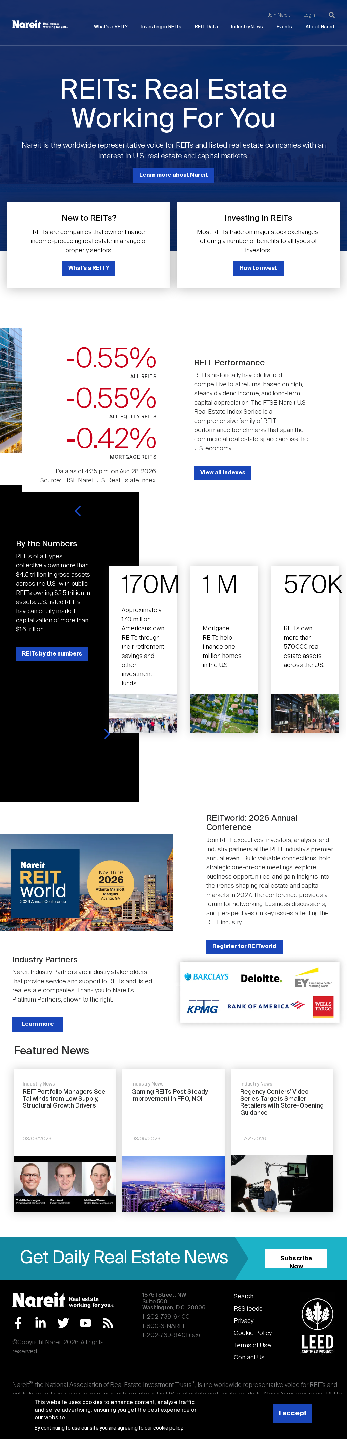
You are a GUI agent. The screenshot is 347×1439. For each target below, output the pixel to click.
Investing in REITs (161, 27)
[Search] (332, 15)
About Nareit (320, 27)
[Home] (40, 24)
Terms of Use (252, 1346)
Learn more (38, 1024)
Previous (79, 510)
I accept (293, 1413)
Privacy (243, 1321)
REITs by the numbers (52, 654)
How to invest (258, 268)
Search (243, 1297)
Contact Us (249, 1358)
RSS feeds (248, 1309)
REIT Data (206, 27)
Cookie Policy (253, 1333)
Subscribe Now (296, 1261)
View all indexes (222, 473)
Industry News (247, 27)
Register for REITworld (244, 946)
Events (284, 27)
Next (106, 734)
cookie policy (167, 1428)
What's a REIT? (111, 27)
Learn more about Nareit (173, 175)
